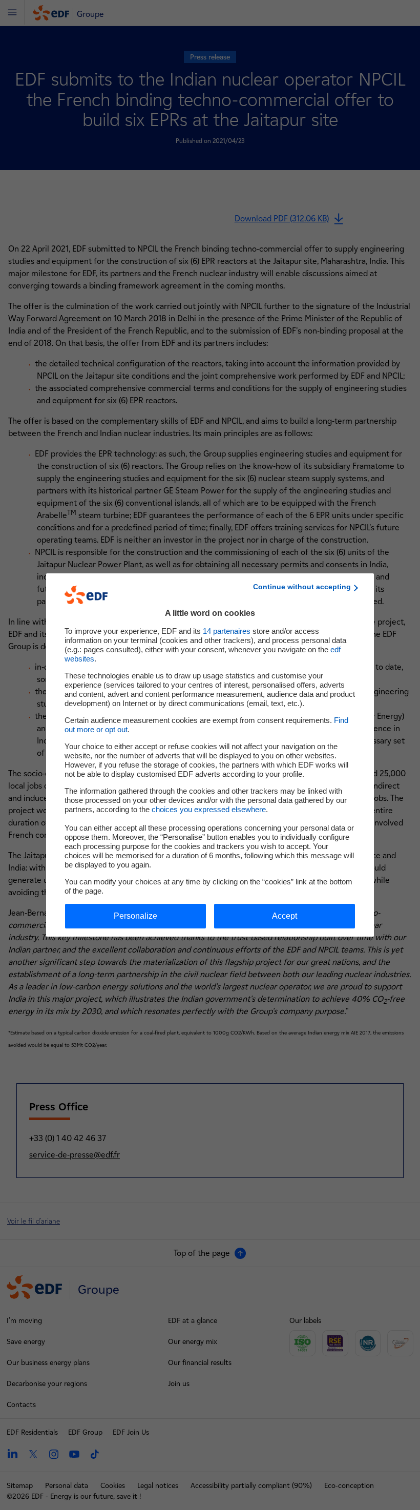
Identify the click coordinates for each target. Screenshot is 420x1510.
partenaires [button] (226, 631)
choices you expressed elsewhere (209, 809)
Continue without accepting (302, 587)
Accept (284, 916)
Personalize (135, 916)
